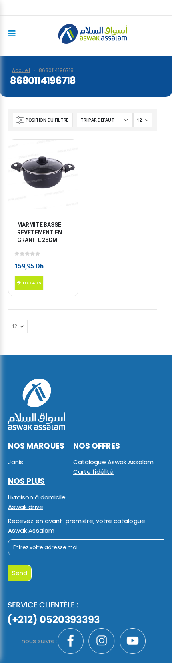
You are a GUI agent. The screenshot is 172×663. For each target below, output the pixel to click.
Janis (15, 462)
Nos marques (36, 446)
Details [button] (32, 283)
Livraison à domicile (37, 497)
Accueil (21, 70)
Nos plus (26, 481)
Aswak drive (25, 507)
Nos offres (96, 446)
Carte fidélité (93, 471)
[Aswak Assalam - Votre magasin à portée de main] (92, 34)
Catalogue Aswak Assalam (113, 462)
